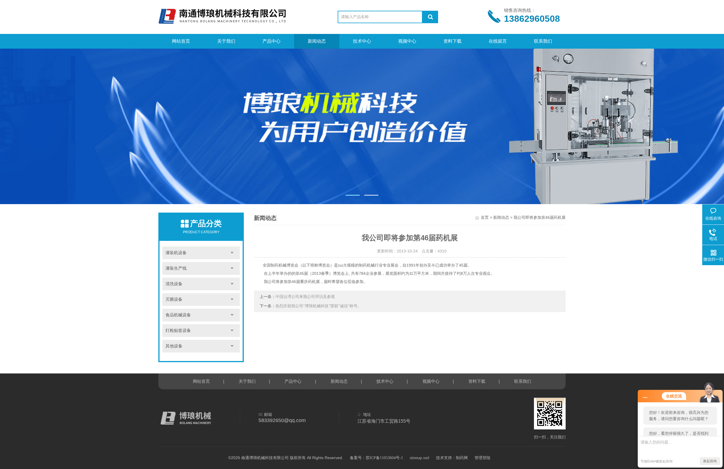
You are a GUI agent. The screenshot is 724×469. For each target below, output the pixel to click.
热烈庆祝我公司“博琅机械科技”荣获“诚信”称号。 (318, 306)
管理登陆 (482, 458)
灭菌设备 (173, 299)
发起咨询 (710, 461)
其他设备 (173, 346)
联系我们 (543, 41)
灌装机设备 (176, 252)
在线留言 (498, 41)
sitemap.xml (419, 458)
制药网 (462, 458)
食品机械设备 (178, 315)
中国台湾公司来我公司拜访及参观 (305, 297)
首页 (485, 217)
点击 (232, 253)
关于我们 (226, 41)
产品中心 (271, 41)
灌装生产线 (176, 268)
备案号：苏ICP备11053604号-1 (376, 458)
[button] (353, 195)
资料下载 (452, 41)
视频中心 (407, 41)
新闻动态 (317, 41)
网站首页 (181, 41)
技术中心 (362, 41)
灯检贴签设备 (178, 330)
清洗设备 (173, 284)
